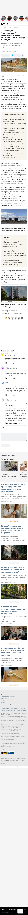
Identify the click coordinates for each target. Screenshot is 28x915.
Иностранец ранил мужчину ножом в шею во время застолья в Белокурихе (13, 610)
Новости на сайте (5, 692)
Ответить (20, 363)
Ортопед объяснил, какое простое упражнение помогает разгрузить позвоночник (13, 487)
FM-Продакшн (4, 694)
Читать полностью (14, 521)
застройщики (18, 313)
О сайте (3, 702)
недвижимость (6, 313)
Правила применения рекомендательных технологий (13, 708)
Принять (20, 911)
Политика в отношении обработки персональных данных (13, 710)
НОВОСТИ (3, 27)
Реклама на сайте (5, 698)
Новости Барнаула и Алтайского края (9, 706)
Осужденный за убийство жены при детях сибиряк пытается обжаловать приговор (13, 651)
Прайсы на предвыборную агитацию (9, 704)
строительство (13, 310)
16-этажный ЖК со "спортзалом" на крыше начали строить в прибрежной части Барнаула (13, 304)
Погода (2, 700)
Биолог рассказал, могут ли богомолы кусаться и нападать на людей (13, 569)
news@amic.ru (11, 729)
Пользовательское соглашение (8, 696)
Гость (6, 353)
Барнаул (4, 310)
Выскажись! (6, 55)
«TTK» (21, 766)
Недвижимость (13, 27)
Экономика (12, 225)
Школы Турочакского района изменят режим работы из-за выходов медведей (12, 529)
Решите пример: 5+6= (7, 442)
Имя (3, 427)
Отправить (5, 446)
